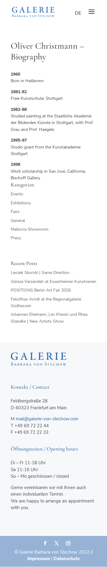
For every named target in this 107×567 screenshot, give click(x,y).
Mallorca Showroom (29, 229)
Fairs (15, 211)
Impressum (38, 559)
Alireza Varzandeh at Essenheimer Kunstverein (53, 281)
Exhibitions (21, 203)
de (78, 13)
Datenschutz (67, 559)
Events (17, 194)
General (18, 220)
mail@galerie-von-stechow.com (47, 419)
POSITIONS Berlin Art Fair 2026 (41, 290)
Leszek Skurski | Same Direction (40, 272)
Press (16, 238)
